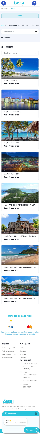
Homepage (4, 8)
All (3, 25)
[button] (36, 413)
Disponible (14, 25)
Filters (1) (20, 16)
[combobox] (20, 53)
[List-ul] (34, 3)
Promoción (28, 25)
